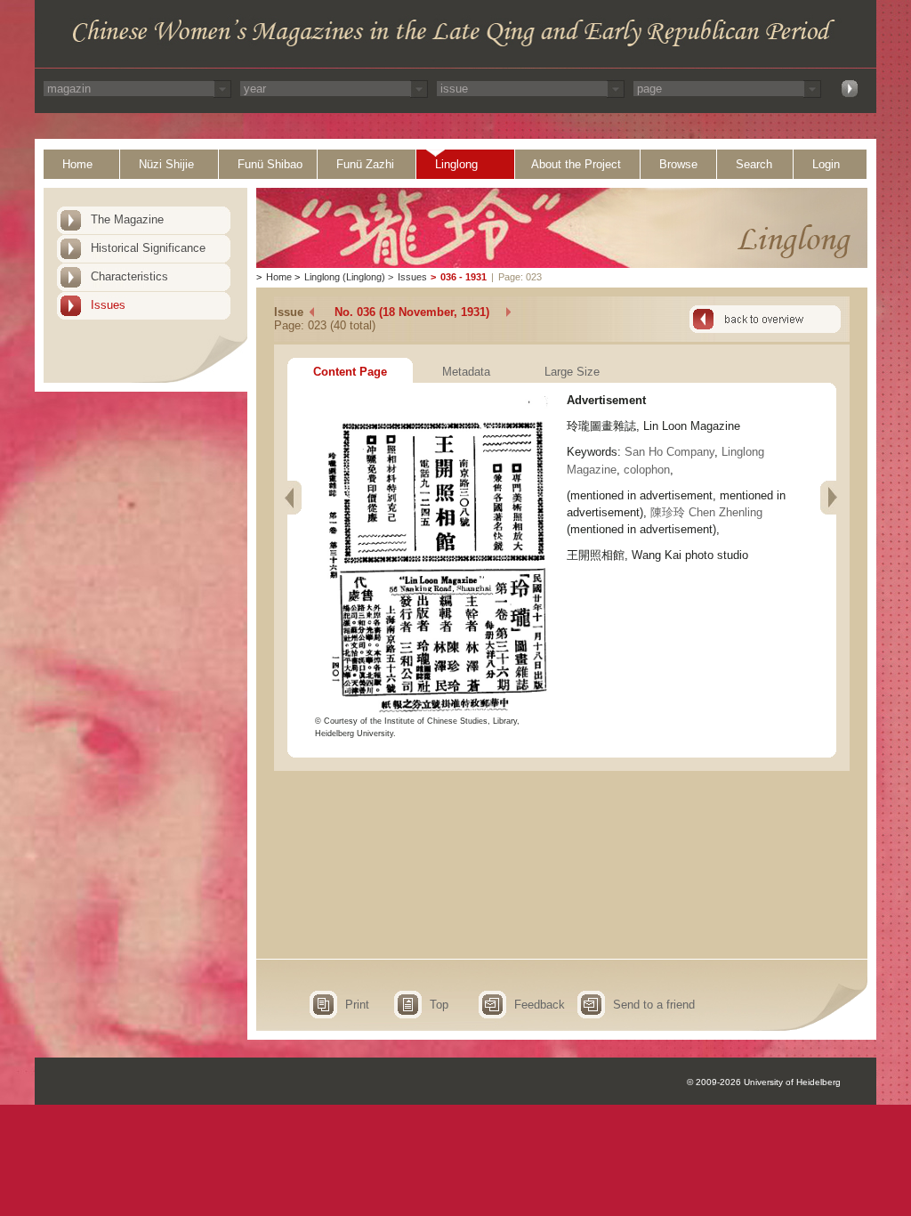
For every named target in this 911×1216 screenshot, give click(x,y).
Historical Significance (148, 248)
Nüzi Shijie (166, 164)
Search (754, 164)
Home (77, 164)
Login (826, 164)
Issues (108, 305)
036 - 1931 (463, 277)
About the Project (576, 164)
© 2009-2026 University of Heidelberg (764, 1082)
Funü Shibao (270, 164)
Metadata (466, 371)
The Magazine (127, 219)
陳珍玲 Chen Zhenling (706, 512)
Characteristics (129, 276)
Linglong (456, 164)
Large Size (572, 371)
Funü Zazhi (365, 164)
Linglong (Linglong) (344, 277)
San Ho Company (669, 451)
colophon (647, 469)
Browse (678, 164)
